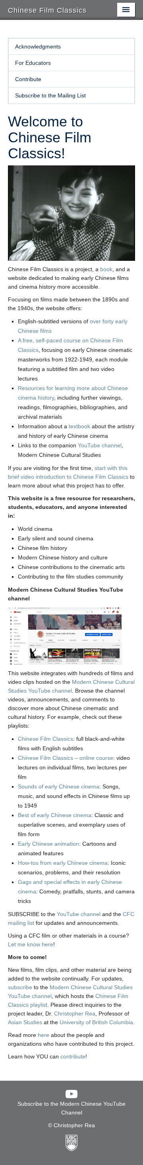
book (106, 269)
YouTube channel (100, 445)
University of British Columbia (96, 1022)
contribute (72, 1056)
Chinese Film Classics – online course (65, 758)
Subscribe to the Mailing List (50, 95)
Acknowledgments (38, 46)
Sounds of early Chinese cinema (58, 786)
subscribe (20, 987)
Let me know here (30, 944)
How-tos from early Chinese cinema (63, 863)
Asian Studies (25, 1022)
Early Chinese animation (48, 844)
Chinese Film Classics (45, 739)
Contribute (28, 79)
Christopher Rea (74, 1013)
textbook (79, 426)
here (43, 1035)
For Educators (33, 63)
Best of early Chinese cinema (54, 815)
